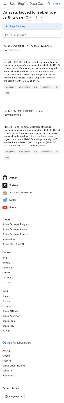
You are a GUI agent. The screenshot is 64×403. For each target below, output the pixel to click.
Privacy (15, 388)
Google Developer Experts (15, 234)
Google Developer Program (15, 224)
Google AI (7, 370)
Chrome (6, 301)
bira (35, 87)
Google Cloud (8, 321)
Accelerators (8, 239)
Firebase (6, 306)
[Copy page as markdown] (37, 17)
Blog (4, 257)
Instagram (7, 267)
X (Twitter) (7, 277)
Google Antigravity (11, 316)
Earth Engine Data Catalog (27, 4)
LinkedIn (6, 272)
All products (8, 375)
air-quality (10, 87)
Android (6, 296)
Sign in (56, 3)
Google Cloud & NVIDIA (13, 244)
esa (7, 93)
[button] (32, 26)
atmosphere (24, 87)
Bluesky (6, 262)
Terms (5, 388)
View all (6, 331)
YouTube (6, 282)
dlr (57, 87)
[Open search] (49, 4)
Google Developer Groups (14, 229)
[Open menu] (5, 3)
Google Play (8, 326)
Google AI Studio (10, 311)
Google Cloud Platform (13, 365)
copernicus (46, 87)
